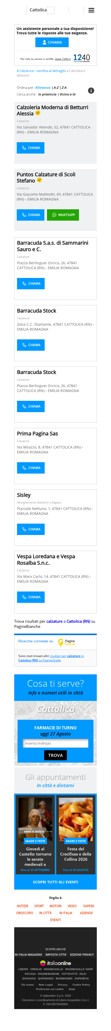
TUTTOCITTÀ (69, 974)
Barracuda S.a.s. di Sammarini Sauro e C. (52, 246)
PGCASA (30, 974)
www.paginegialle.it (70, 642)
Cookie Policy (81, 984)
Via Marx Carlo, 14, (33, 576)
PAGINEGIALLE (53, 969)
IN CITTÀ (45, 913)
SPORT (39, 906)
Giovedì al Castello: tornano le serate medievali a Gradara (35, 857)
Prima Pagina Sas (37, 433)
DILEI (83, 974)
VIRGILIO (36, 969)
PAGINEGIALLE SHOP (79, 969)
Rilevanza (43, 87)
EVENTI (55, 920)
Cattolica (38, 10)
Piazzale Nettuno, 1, (34, 508)
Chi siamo (27, 984)
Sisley (23, 494)
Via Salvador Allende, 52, (38, 127)
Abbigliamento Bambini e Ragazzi (39, 502)
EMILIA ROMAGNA (43, 132)
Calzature (23, 121)
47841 (65, 127)
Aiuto (72, 989)
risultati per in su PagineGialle (51, 658)
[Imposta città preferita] (20, 10)
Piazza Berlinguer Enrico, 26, (42, 262)
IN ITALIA (65, 913)
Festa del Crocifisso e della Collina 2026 (75, 854)
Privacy (63, 984)
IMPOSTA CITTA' (56, 954)
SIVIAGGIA (29, 978)
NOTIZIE (22, 906)
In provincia (47, 94)
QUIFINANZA (46, 978)
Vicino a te (68, 94)
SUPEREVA (82, 978)
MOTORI (55, 906)
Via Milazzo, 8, (29, 447)
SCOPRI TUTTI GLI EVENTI (55, 882)
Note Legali (46, 984)
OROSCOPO (24, 913)
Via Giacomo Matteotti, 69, (39, 194)
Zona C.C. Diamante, (35, 324)
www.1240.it (63, 59)
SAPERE (88, 906)
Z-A (64, 87)
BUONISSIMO (64, 978)
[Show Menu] (91, 10)
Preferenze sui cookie (50, 989)
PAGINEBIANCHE (48, 974)
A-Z (56, 87)
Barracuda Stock (36, 310)
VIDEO (72, 906)
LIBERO (23, 969)
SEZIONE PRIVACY (82, 954)
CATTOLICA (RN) (31, 267)
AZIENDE (86, 913)
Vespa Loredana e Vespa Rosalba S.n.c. (46, 559)
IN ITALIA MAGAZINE (28, 954)
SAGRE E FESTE (35, 841)
